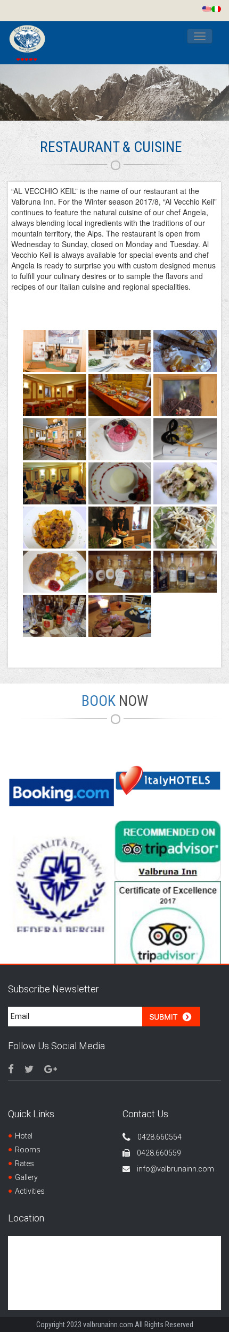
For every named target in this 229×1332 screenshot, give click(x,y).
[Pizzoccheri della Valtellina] (185, 483)
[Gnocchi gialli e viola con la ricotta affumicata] (185, 528)
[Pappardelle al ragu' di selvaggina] (54, 528)
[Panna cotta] (120, 483)
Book (114, 701)
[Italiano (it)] (216, 8)
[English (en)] (206, 8)
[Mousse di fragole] (120, 439)
